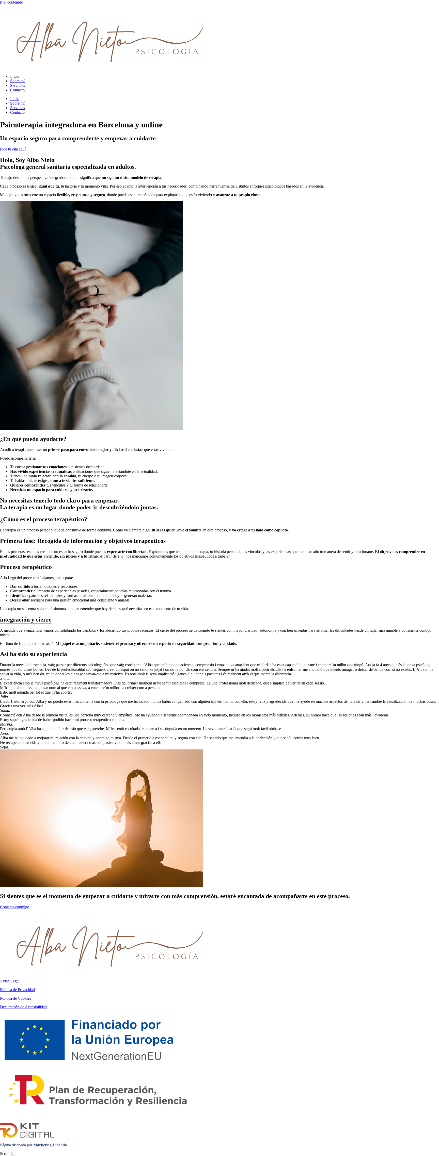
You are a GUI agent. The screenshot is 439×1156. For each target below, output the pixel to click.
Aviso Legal (10, 981)
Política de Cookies (15, 998)
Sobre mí (17, 81)
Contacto (17, 90)
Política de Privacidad (17, 989)
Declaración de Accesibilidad (23, 1007)
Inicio (14, 76)
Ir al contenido (11, 2)
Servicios (17, 85)
